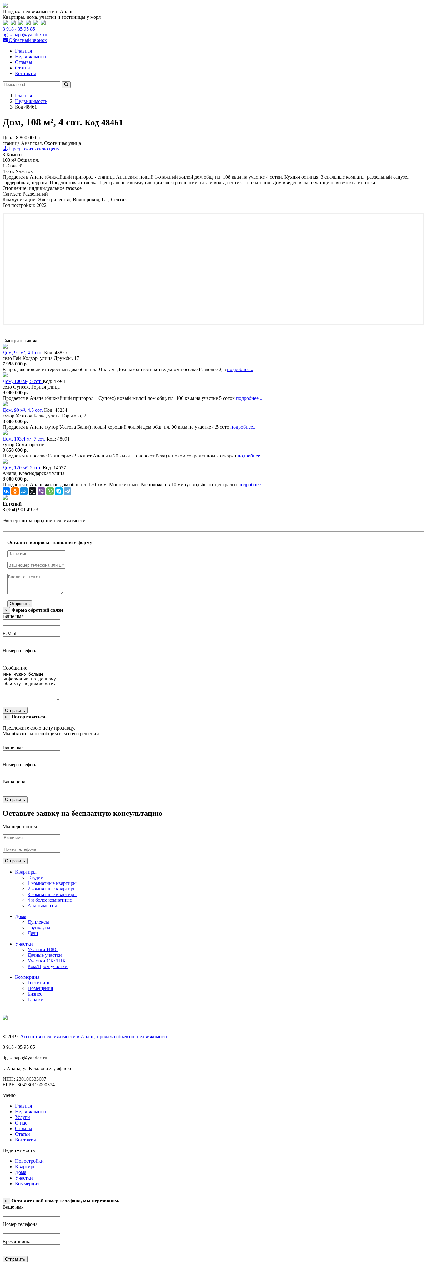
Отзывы (23, 62)
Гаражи (35, 999)
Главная (23, 51)
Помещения (40, 988)
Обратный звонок (27, 40)
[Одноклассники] (15, 491)
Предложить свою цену (33, 148)
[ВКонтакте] (6, 491)
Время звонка (17, 1241)
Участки (24, 943)
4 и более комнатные (50, 900)
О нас (21, 1122)
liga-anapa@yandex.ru (25, 34)
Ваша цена (14, 781)
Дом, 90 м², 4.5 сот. (23, 410)
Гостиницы (40, 982)
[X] (32, 491)
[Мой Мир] (24, 491)
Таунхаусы (39, 927)
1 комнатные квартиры (52, 883)
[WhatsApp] (50, 491)
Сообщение (15, 668)
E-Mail (9, 633)
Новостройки (29, 1161)
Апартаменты (42, 905)
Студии (35, 877)
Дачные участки (45, 955)
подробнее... (240, 369)
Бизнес (35, 994)
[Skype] (59, 491)
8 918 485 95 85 (19, 29)
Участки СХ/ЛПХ (47, 960)
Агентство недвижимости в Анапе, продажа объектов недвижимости (94, 1036)
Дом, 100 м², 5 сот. (23, 381)
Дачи (33, 933)
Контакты (25, 73)
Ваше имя (13, 616)
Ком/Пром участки (48, 966)
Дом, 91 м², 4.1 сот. (23, 352)
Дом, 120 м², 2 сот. (23, 467)
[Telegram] (67, 491)
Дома (20, 916)
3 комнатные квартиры (52, 894)
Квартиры (26, 872)
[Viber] (41, 491)
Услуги (22, 1117)
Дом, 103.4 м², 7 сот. (25, 438)
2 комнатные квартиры (52, 888)
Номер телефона (20, 650)
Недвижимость (31, 56)
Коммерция (27, 977)
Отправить (20, 603)
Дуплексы (38, 922)
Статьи (22, 67)
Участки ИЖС (43, 949)
